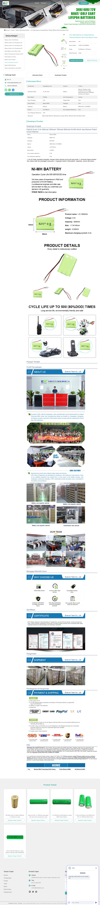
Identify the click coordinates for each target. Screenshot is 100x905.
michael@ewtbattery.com (14, 82)
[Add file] (69, 902)
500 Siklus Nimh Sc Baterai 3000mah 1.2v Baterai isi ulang (15, 816)
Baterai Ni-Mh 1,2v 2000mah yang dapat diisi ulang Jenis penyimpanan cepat (38, 816)
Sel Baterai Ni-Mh (80, 769)
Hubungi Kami (72, 3)
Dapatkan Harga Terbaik (76, 60)
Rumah (37, 3)
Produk (52, 3)
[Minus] (96, 868)
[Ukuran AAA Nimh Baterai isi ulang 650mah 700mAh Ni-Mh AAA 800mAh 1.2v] (15, 837)
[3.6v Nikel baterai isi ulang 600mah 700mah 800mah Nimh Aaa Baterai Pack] (43, 52)
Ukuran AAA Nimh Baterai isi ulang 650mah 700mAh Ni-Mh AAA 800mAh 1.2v (15, 851)
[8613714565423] (33, 892)
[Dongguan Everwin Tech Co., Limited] (5, 3)
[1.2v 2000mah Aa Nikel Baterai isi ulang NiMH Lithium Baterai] (62, 802)
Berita (5, 886)
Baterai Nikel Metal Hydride (22, 30)
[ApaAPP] (6, 89)
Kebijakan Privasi (13, 903)
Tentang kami (44, 3)
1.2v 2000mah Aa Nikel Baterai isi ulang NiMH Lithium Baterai (62, 816)
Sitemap (20, 903)
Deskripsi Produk (60, 75)
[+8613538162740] (36, 892)
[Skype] (13, 89)
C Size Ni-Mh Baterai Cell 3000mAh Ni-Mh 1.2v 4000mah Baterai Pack (85, 816)
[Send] (96, 902)
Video (59, 3)
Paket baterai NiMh (65, 769)
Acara (64, 3)
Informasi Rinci (37, 75)
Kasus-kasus (7, 889)
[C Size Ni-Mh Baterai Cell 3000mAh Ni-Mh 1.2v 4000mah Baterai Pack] (85, 802)
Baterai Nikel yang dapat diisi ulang (44, 769)
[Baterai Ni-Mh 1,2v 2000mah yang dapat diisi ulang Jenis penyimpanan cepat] (38, 802)
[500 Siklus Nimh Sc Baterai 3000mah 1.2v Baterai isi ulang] (15, 802)
